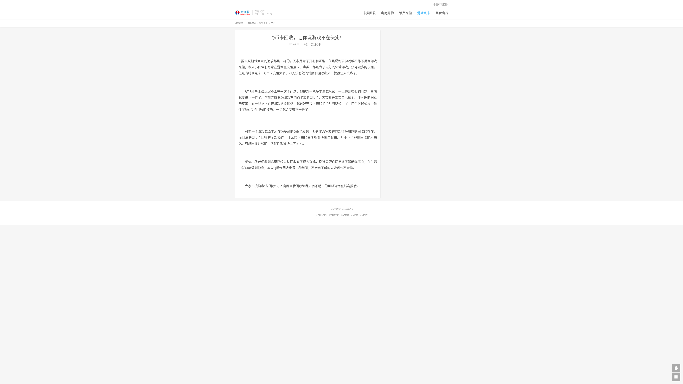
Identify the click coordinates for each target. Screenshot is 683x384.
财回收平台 (243, 12)
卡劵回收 (369, 13)
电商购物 (387, 13)
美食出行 (441, 13)
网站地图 (345, 215)
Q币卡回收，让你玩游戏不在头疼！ (307, 37)
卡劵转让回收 (440, 4)
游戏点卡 (423, 13)
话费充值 (405, 13)
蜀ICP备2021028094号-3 (341, 209)
